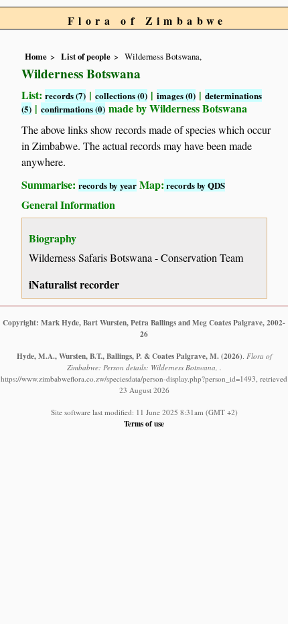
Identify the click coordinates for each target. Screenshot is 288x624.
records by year (107, 185)
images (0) (176, 95)
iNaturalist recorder (74, 284)
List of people (86, 56)
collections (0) (121, 95)
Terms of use (144, 423)
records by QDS (194, 185)
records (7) (65, 95)
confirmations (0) (73, 108)
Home (36, 56)
